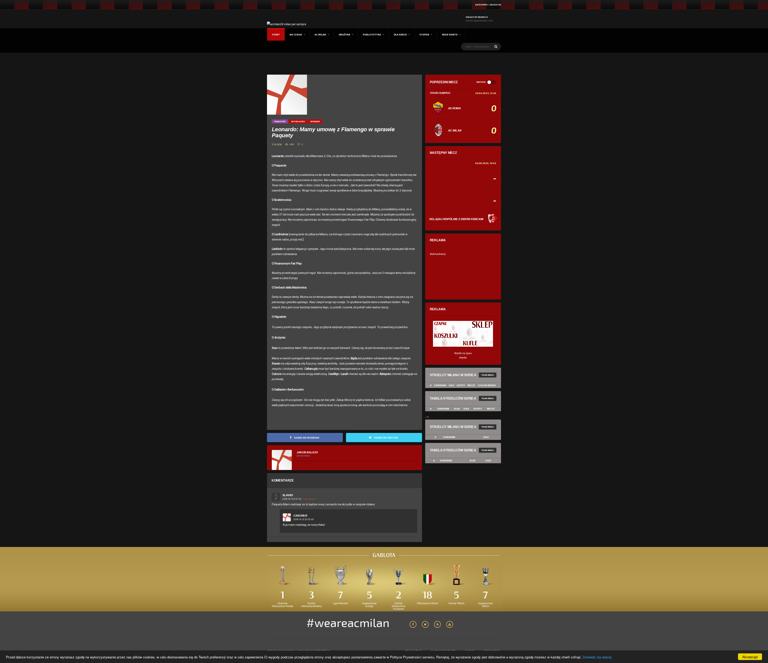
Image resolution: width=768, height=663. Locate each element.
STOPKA (424, 34)
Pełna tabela (488, 375)
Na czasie (296, 34)
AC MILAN (320, 34)
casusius (300, 515)
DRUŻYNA (344, 34)
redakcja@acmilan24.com (479, 20)
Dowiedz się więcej (597, 656)
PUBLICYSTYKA (372, 34)
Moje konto (450, 34)
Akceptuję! (750, 656)
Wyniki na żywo (463, 353)
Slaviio (287, 495)
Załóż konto (481, 5)
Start (276, 34)
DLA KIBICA (400, 34)
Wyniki (463, 357)
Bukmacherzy (438, 253)
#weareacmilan (347, 622)
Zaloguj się (495, 5)
